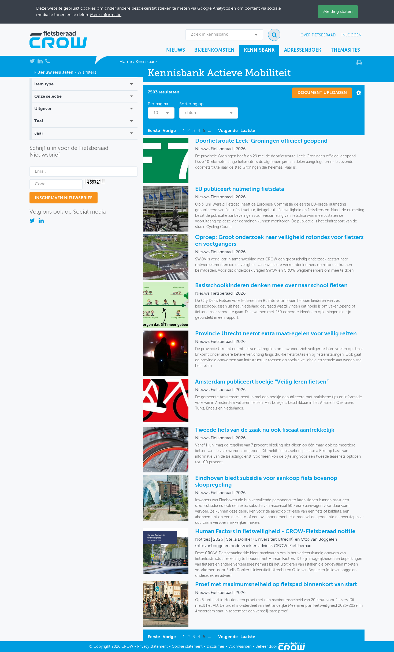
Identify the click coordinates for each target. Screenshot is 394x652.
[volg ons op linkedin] (41, 221)
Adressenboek (302, 50)
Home (126, 62)
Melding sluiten (337, 12)
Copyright (102, 647)
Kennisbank (259, 50)
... (209, 131)
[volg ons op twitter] (32, 221)
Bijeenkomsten (214, 50)
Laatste (247, 131)
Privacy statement (152, 647)
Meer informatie (105, 15)
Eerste (154, 131)
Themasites (345, 50)
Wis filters (86, 72)
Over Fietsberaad (318, 35)
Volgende (228, 131)
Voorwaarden (239, 647)
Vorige (169, 131)
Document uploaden (322, 93)
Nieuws (175, 50)
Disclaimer (215, 647)
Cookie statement (187, 647)
